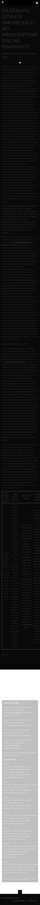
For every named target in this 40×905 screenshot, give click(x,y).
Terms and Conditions (18, 900)
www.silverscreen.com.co (22, 242)
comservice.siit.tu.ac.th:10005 (15, 362)
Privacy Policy (33, 900)
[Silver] (4, 3)
